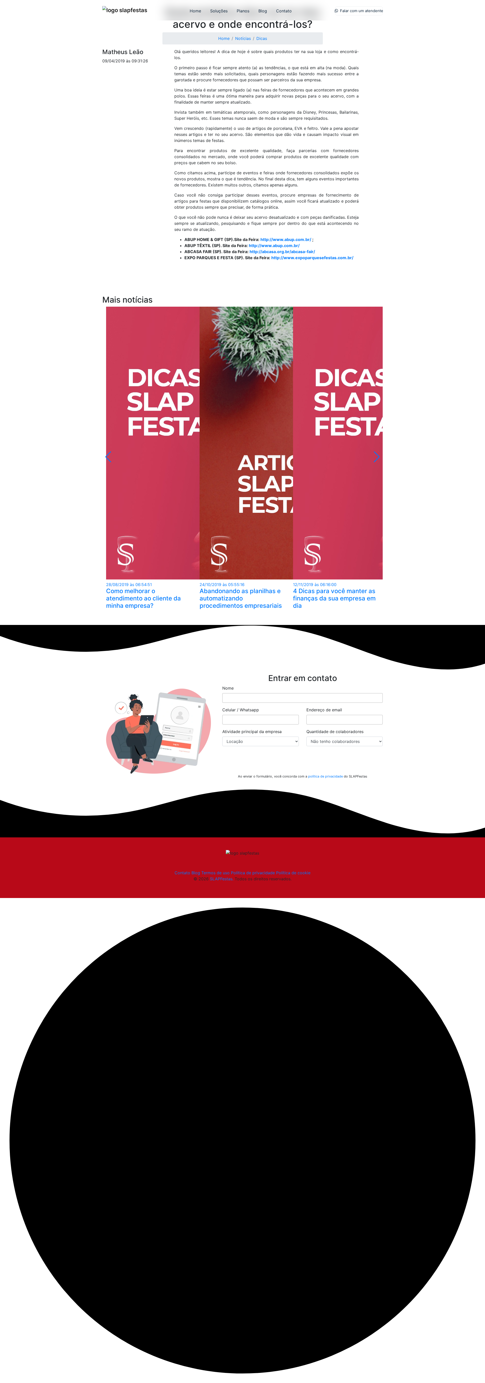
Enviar (302, 763)
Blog (262, 10)
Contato (284, 10)
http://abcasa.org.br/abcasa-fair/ (282, 251)
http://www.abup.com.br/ (285, 239)
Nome (228, 688)
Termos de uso (215, 872)
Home (195, 10)
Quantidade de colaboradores (334, 731)
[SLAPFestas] (124, 10)
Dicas (261, 38)
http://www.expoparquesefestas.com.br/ (312, 257)
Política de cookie (293, 872)
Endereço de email (324, 709)
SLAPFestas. (221, 878)
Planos (243, 10)
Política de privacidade (253, 872)
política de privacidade (325, 776)
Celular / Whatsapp (240, 709)
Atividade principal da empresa (252, 731)
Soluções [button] (219, 10)
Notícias (243, 38)
